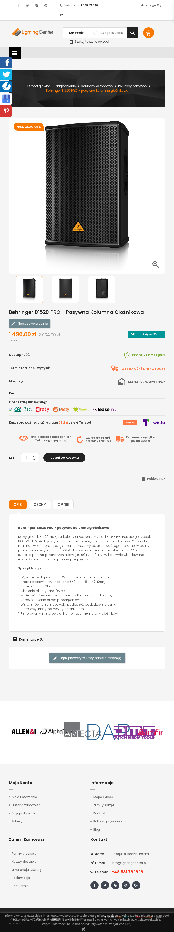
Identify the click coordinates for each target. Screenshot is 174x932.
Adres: (99, 854)
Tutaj (39, 440)
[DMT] (133, 731)
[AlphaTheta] (58, 731)
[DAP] (108, 731)
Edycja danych (23, 813)
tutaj (128, 924)
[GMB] (6, 98)
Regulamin (20, 886)
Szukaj (132, 32)
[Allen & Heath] (32, 731)
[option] (33, 289)
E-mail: (100, 863)
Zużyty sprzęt (103, 805)
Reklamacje (21, 878)
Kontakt (99, 813)
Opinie (63, 504)
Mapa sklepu (103, 797)
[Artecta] (83, 731)
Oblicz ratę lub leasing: (28, 402)
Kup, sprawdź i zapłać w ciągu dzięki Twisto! (50, 422)
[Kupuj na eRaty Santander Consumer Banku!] (42, 409)
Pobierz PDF (153, 478)
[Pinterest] (6, 110)
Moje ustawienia (24, 797)
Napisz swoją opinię (32, 323)
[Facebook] (6, 62)
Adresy (17, 821)
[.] (19, 5)
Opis (18, 504)
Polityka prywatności (109, 821)
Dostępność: (19, 354)
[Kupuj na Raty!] (146, 334)
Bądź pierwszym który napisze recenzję (90, 658)
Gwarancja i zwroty (27, 869)
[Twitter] (6, 74)
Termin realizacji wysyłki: (29, 368)
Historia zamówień (26, 805)
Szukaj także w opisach (92, 41)
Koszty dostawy (24, 861)
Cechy (40, 504)
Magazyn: (17, 381)
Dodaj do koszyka (64, 457)
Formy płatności (24, 853)
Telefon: (101, 872)
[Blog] (6, 86)
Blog (96, 829)
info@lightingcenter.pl (129, 863)
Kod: (12, 393)
